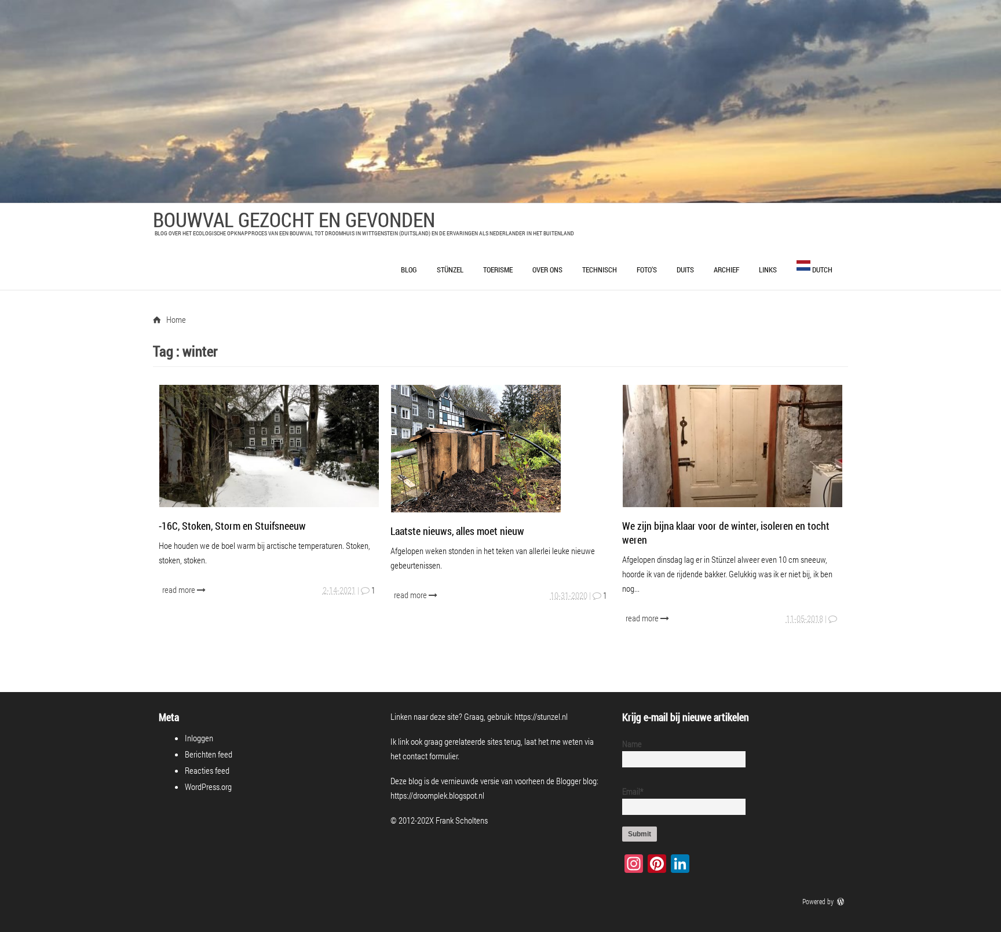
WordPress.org (208, 786)
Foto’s (647, 269)
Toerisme (498, 269)
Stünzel (450, 269)
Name (632, 743)
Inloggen (199, 738)
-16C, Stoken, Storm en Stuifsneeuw (232, 526)
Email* (633, 791)
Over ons (547, 269)
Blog (409, 269)
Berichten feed (208, 754)
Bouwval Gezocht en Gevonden (294, 219)
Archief (726, 269)
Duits (685, 269)
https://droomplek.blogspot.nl (437, 795)
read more (179, 589)
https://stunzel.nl (541, 716)
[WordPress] (841, 901)
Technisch (599, 269)
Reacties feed (207, 770)
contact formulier (430, 756)
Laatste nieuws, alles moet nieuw (457, 531)
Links (768, 269)
